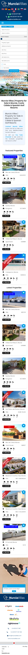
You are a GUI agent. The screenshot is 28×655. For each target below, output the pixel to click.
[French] (15, 9)
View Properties (14, 70)
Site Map (25, 646)
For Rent (11, 26)
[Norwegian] (14, 11)
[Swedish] (18, 9)
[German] (9, 9)
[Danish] (12, 9)
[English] (3, 9)
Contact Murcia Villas (14, 126)
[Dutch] (25, 9)
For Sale (5, 26)
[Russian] (21, 9)
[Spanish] (6, 9)
